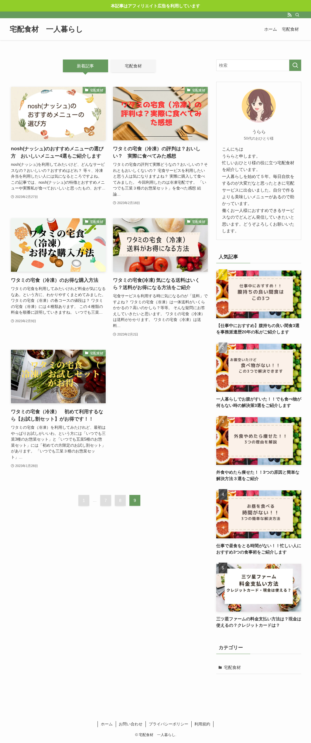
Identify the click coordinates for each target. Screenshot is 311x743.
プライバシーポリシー (168, 724)
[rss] (289, 15)
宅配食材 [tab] (133, 65)
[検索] (297, 15)
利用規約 (202, 724)
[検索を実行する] (295, 65)
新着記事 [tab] (85, 65)
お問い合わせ (130, 724)
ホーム (107, 724)
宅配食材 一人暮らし (46, 29)
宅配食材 (232, 667)
